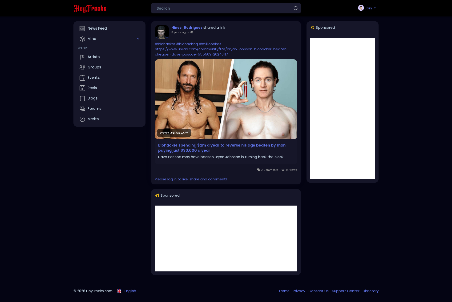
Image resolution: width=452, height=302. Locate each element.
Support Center (346, 290)
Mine (92, 38)
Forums (94, 108)
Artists (94, 56)
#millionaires (210, 43)
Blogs (93, 98)
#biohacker (165, 43)
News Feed (97, 28)
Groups (94, 67)
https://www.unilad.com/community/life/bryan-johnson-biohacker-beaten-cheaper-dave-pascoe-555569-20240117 (221, 52)
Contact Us (319, 290)
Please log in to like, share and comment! (191, 179)
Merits (93, 118)
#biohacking (187, 43)
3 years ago (179, 32)
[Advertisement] (226, 238)
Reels (92, 87)
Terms (284, 290)
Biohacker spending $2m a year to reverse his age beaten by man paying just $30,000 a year (222, 148)
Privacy (299, 290)
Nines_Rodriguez (186, 27)
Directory (371, 290)
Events (94, 77)
